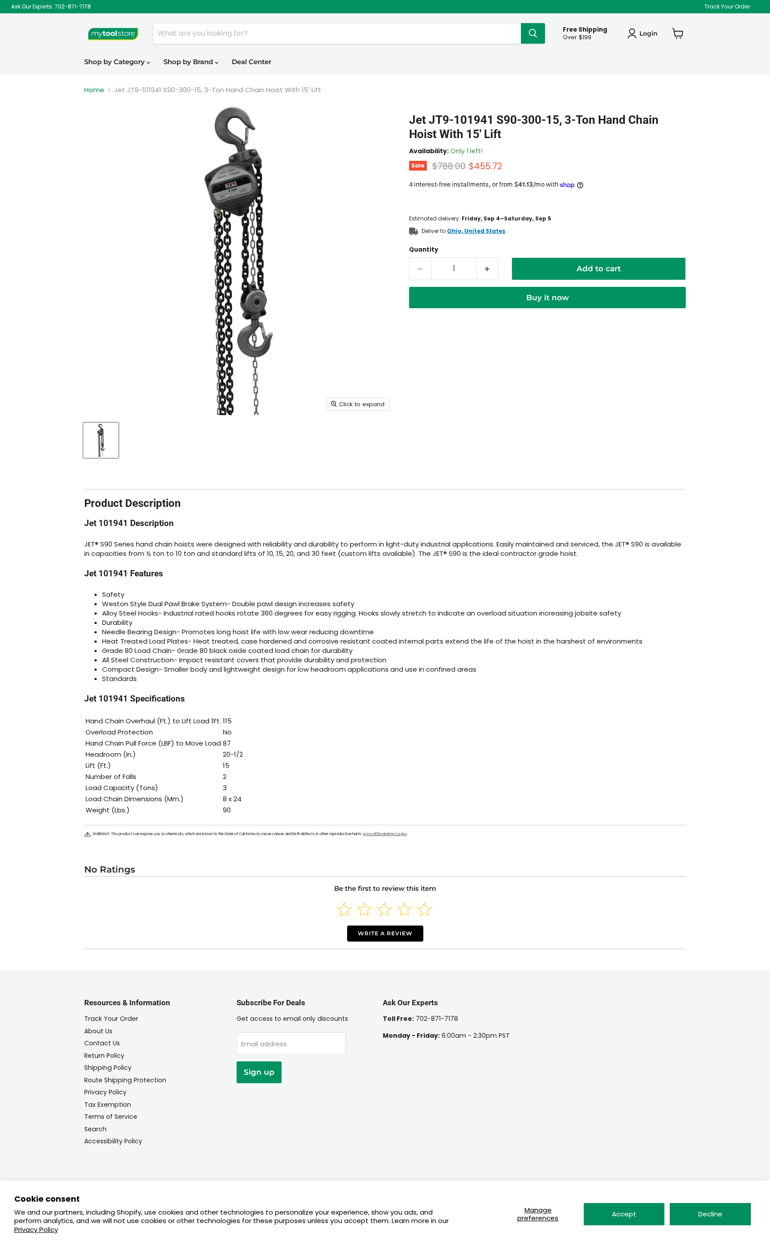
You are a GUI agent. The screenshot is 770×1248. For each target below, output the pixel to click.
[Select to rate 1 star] (344, 909)
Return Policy (104, 1055)
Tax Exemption (107, 1104)
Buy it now (547, 297)
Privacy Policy (36, 1229)
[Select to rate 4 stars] (404, 909)
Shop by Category (115, 61)
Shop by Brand (189, 61)
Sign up (259, 1072)
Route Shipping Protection (125, 1080)
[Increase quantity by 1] (488, 268)
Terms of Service (110, 1116)
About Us (98, 1031)
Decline (710, 1214)
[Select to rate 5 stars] (424, 909)
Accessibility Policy (113, 1141)
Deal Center (251, 61)
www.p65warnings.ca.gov (385, 834)
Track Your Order (727, 7)
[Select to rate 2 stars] (364, 909)
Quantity (423, 249)
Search (95, 1129)
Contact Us (102, 1043)
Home (94, 90)
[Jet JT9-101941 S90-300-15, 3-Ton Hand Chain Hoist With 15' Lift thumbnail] (101, 440)
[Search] (533, 33)
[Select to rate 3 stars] (384, 909)
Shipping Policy (107, 1067)
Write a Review (385, 933)
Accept (624, 1214)
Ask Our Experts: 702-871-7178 (51, 7)
